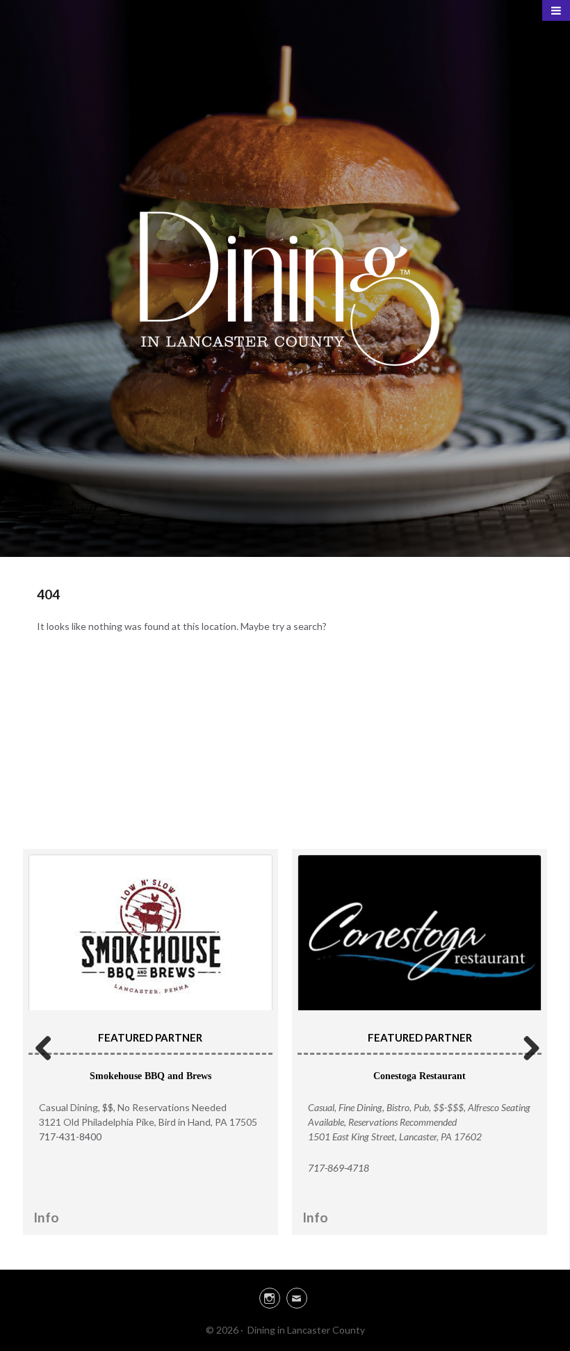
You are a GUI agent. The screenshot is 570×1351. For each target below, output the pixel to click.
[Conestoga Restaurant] (420, 937)
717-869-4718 (338, 1168)
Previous (44, 1045)
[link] (285, 1296)
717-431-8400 (70, 1136)
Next (526, 1045)
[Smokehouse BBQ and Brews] (150, 936)
